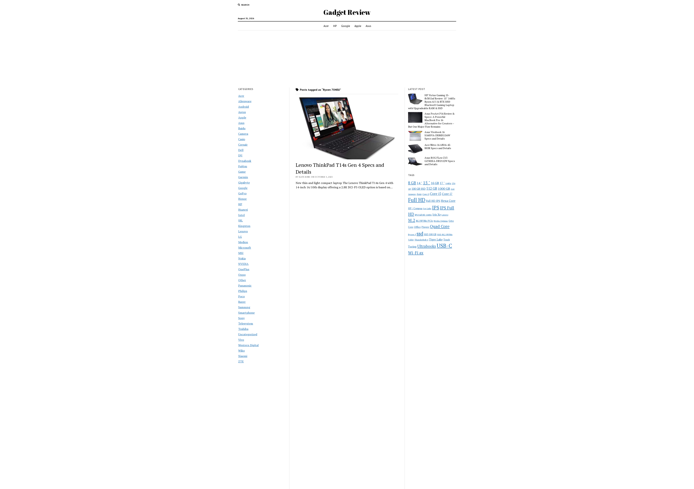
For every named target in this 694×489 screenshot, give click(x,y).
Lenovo (243, 231)
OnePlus (243, 269)
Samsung (244, 307)
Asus (368, 26)
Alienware (244, 101)
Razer (242, 302)
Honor (242, 199)
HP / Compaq (415, 208)
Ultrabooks (426, 246)
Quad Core (439, 226)
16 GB (435, 183)
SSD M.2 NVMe (445, 234)
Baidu (241, 128)
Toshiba (243, 329)
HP (335, 26)
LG (240, 237)
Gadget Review (347, 12)
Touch (446, 239)
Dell (240, 150)
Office (417, 227)
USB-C (444, 245)
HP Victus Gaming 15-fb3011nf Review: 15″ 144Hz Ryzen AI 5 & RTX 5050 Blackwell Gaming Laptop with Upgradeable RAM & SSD (431, 102)
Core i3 (425, 194)
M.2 (411, 220)
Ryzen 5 (412, 234)
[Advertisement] (347, 59)
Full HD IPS (433, 201)
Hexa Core (448, 201)
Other (242, 280)
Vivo (241, 340)
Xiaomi (242, 356)
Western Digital (248, 345)
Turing (412, 246)
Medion (243, 242)
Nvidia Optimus (441, 221)
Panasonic (245, 286)
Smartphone (246, 313)
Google (345, 26)
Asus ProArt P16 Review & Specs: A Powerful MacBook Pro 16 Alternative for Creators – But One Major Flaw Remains (431, 120)
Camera (243, 134)
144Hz (448, 183)
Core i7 (447, 194)
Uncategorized (247, 334)
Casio (241, 139)
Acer (326, 26)
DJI (240, 155)
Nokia (242, 258)
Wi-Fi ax (415, 252)
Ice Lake (427, 208)
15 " (426, 182)
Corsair (243, 145)
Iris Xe (436, 214)
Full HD (416, 200)
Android (243, 107)
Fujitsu (242, 166)
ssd (420, 233)
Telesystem (245, 323)
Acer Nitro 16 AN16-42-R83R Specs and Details (438, 146)
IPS (435, 207)
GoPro (242, 193)
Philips (242, 291)
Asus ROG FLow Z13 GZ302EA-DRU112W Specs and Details (440, 161)
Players (425, 227)
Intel (241, 215)
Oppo (242, 275)
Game (242, 172)
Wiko (241, 351)
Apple (357, 26)
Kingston (244, 226)
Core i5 (435, 193)
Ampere (412, 194)
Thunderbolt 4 (421, 239)
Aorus (242, 112)
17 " (442, 183)
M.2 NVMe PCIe (424, 220)
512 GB (431, 188)
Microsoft (244, 248)
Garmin (243, 177)
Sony (241, 318)
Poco (241, 296)
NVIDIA (243, 264)
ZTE (241, 361)
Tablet (411, 240)
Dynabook (244, 161)
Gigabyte (244, 183)
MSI (240, 253)
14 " (419, 183)
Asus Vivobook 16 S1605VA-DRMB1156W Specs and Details (437, 135)
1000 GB (444, 188)
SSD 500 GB (430, 234)
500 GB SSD (419, 188)
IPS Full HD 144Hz (423, 214)
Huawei (243, 210)
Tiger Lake (436, 239)
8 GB (412, 182)
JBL (240, 220)
